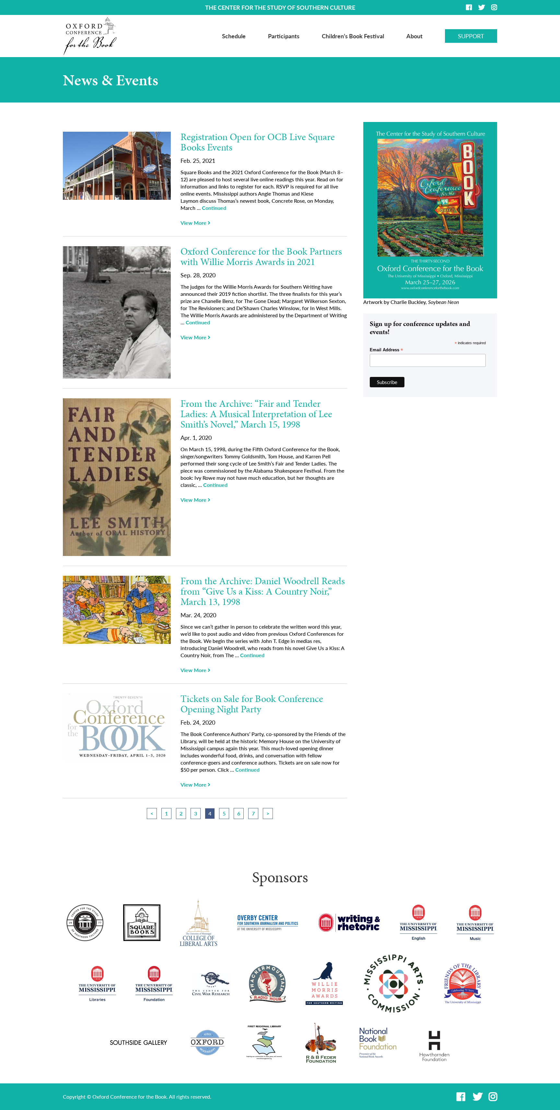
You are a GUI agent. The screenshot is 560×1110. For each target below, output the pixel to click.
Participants (283, 36)
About (414, 36)
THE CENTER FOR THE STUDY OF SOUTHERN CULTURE (280, 7)
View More (194, 222)
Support (471, 36)
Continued (214, 207)
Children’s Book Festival (353, 36)
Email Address (386, 350)
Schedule (234, 36)
